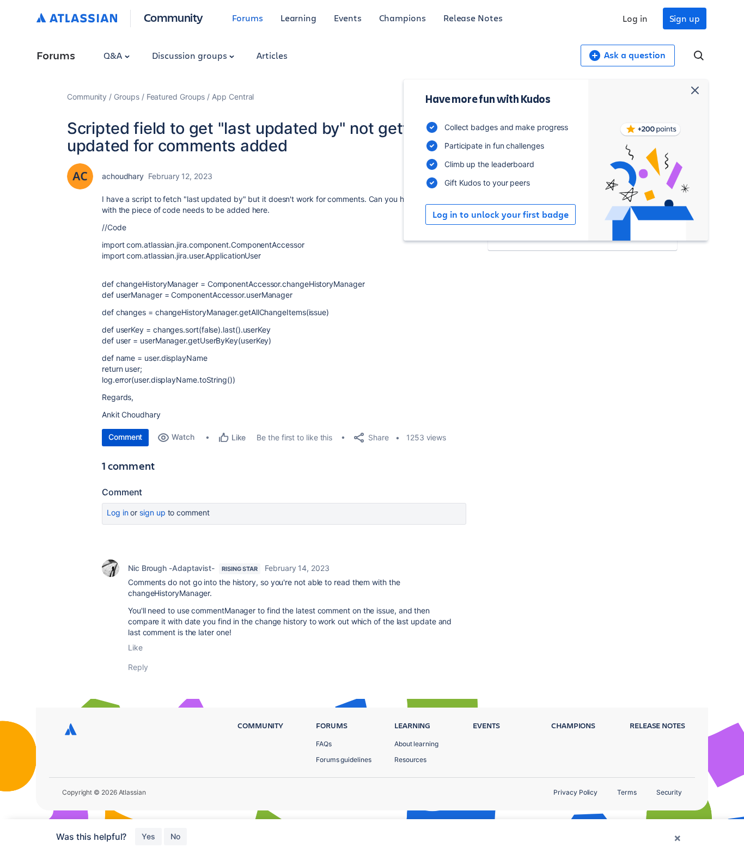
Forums (247, 17)
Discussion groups (190, 55)
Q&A (113, 55)
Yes (148, 836)
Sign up (684, 18)
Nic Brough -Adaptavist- (171, 568)
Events (348, 17)
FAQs (324, 744)
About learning (416, 744)
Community (173, 17)
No (175, 836)
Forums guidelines (343, 759)
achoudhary (123, 176)
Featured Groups (176, 96)
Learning (298, 17)
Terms (627, 792)
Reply (138, 667)
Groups (126, 96)
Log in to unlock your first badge (500, 214)
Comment (125, 436)
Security (669, 792)
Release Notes (473, 17)
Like (135, 647)
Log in (635, 18)
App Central (233, 96)
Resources (410, 759)
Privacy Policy (575, 792)
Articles (272, 55)
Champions (402, 17)
